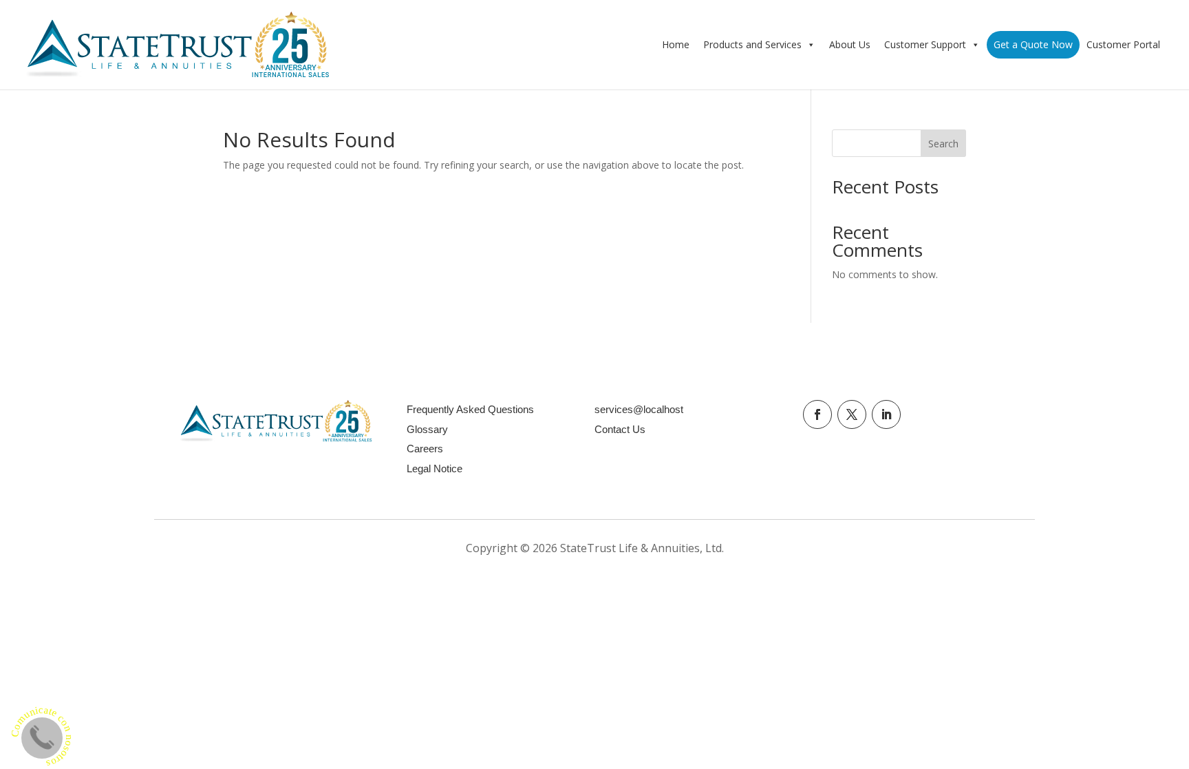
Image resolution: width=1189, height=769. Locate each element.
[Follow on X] (851, 414)
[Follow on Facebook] (817, 414)
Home (675, 44)
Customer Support (925, 44)
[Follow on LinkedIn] (886, 414)
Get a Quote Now (1033, 44)
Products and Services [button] (752, 44)
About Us (849, 44)
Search (943, 143)
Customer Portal (1123, 44)
